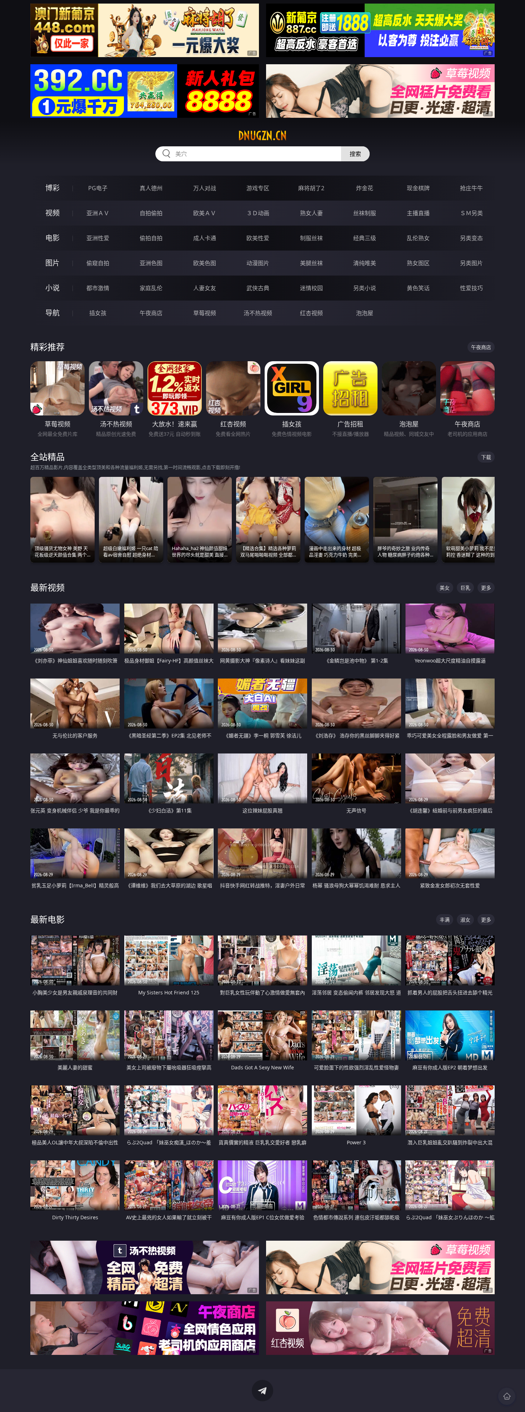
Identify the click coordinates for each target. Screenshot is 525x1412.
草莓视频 (204, 313)
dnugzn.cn (262, 135)
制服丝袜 (311, 238)
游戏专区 (257, 188)
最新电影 (47, 919)
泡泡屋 (364, 313)
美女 (445, 587)
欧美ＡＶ (204, 213)
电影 (52, 238)
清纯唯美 (364, 263)
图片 (52, 263)
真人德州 (151, 188)
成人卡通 (204, 238)
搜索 (355, 154)
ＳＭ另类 (471, 213)
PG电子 (98, 188)
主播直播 (418, 213)
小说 (52, 288)
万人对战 (204, 188)
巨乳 (465, 587)
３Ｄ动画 (257, 213)
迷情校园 (311, 288)
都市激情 (97, 288)
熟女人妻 (311, 213)
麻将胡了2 (311, 188)
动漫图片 (257, 263)
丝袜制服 (364, 213)
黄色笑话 (418, 288)
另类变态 (471, 238)
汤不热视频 (258, 313)
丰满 (445, 919)
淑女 (465, 919)
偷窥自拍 (97, 263)
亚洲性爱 (97, 238)
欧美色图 (204, 263)
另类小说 (364, 288)
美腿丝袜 (311, 263)
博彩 (52, 188)
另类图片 (471, 263)
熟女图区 (418, 263)
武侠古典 (257, 288)
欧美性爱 (257, 238)
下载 (486, 457)
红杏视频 (311, 313)
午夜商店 (151, 313)
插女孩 (97, 313)
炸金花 (364, 188)
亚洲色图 (151, 263)
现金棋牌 (418, 188)
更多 (486, 587)
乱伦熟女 (418, 238)
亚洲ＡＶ (97, 213)
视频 (52, 213)
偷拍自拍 (151, 238)
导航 (52, 313)
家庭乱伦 (151, 288)
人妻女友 (204, 288)
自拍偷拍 (151, 213)
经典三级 (364, 238)
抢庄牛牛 (471, 188)
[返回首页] (506, 1396)
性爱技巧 (471, 288)
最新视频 (47, 587)
